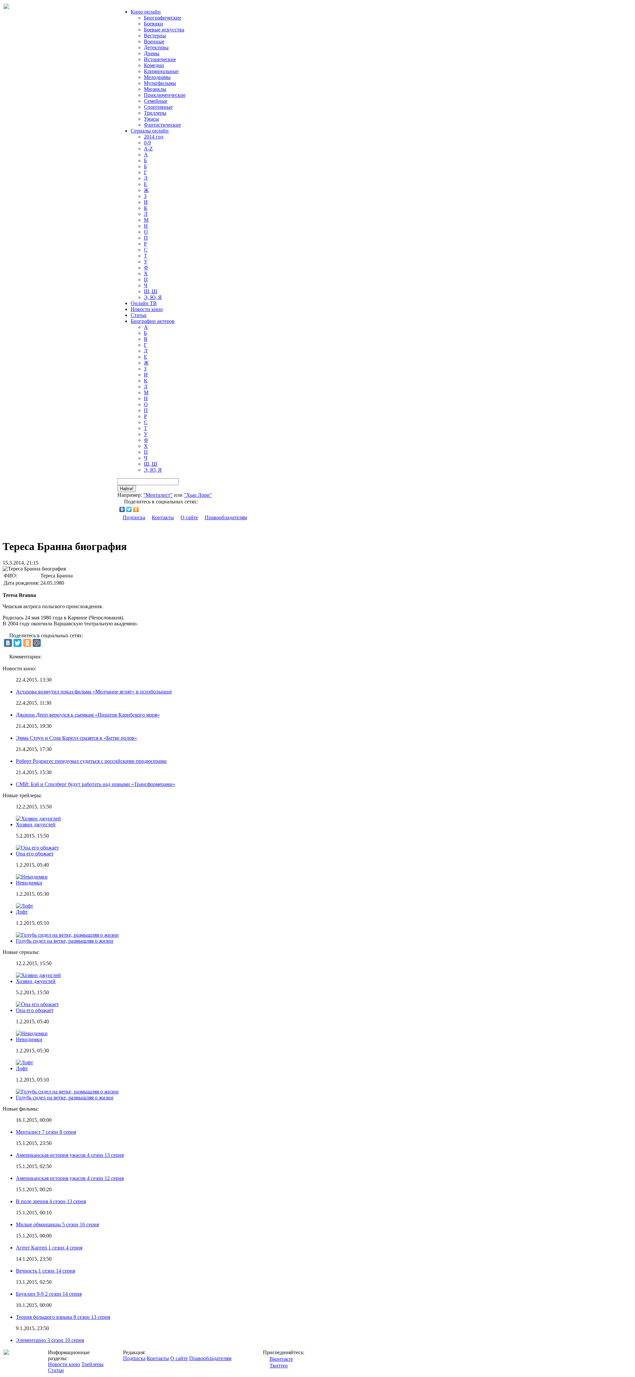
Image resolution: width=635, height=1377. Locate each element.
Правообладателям (226, 517)
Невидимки (29, 882)
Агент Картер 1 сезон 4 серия (49, 1247)
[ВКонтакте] (122, 509)
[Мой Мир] (37, 643)
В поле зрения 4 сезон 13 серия (51, 1201)
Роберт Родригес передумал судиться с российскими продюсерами (91, 761)
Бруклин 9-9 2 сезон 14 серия (49, 1294)
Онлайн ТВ (144, 303)
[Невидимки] (32, 1033)
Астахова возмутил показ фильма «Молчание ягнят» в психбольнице (94, 691)
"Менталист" (158, 495)
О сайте (189, 517)
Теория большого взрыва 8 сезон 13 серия (63, 1317)
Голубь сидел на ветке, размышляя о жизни (64, 941)
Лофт (22, 912)
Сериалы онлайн (150, 131)
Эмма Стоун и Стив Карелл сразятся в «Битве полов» (76, 738)
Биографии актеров (153, 321)
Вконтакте (281, 1359)
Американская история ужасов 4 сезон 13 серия (70, 1155)
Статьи (139, 315)
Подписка (134, 517)
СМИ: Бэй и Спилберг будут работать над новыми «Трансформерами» (95, 784)
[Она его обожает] (37, 1004)
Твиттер (279, 1365)
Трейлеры (92, 1364)
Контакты (163, 517)
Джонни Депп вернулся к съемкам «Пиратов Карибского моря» (88, 715)
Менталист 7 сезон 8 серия (46, 1132)
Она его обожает (35, 853)
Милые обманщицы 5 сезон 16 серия (57, 1224)
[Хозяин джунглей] (38, 975)
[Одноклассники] (136, 509)
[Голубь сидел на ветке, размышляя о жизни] (67, 1091)
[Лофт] (24, 1062)
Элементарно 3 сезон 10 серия (50, 1340)
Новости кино (147, 309)
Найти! (126, 488)
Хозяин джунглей (36, 824)
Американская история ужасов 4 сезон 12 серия (70, 1178)
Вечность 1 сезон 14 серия (45, 1271)
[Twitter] (129, 509)
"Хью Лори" (198, 495)
